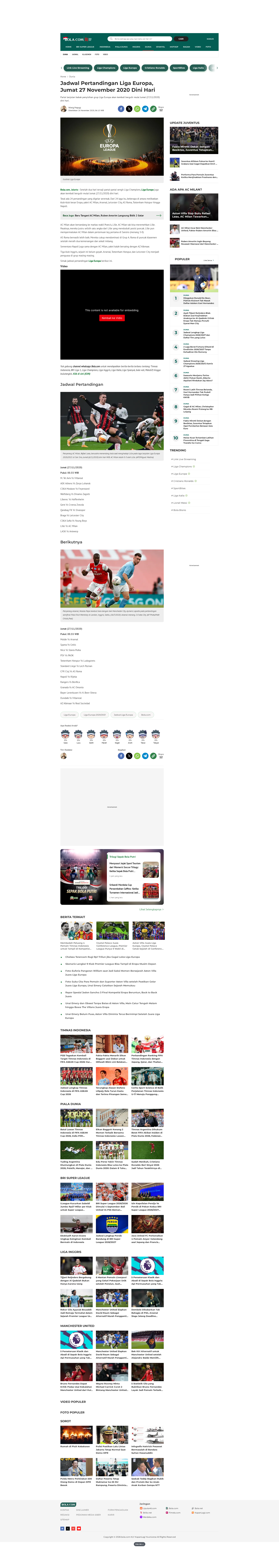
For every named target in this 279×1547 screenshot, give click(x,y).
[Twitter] (68, 1529)
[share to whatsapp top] (137, 109)
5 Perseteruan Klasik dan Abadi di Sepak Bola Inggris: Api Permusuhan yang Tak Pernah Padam (147, 1280)
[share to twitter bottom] (129, 756)
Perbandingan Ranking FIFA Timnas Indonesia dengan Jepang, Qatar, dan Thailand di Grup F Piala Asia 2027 (147, 1058)
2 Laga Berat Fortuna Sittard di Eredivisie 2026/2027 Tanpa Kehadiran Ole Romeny (198, 349)
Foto (208, 47)
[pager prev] (61, 68)
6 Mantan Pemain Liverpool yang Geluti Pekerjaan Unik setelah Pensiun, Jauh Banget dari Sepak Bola (111, 1280)
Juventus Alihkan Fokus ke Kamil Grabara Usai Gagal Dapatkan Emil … (199, 162)
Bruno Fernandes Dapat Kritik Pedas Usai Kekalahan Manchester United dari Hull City (76, 1386)
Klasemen (86, 54)
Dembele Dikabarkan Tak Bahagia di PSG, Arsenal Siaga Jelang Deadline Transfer (145, 1312)
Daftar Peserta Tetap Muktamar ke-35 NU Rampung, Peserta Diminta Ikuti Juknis (111, 1481)
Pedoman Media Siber (88, 1515)
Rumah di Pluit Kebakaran (75, 1446)
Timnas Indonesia (75, 1030)
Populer (182, 259)
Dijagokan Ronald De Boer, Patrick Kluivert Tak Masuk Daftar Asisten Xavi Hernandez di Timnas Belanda (198, 301)
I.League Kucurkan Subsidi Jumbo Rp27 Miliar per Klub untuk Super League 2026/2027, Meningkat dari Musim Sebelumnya (75, 1206)
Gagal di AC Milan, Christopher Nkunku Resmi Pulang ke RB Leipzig (198, 409)
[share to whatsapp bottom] (137, 756)
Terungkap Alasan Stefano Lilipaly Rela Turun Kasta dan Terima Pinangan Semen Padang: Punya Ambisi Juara (112, 1090)
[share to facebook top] (121, 109)
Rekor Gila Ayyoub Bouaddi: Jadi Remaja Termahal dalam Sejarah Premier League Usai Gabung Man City (76, 1312)
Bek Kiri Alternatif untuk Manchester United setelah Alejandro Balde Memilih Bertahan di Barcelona (146, 1354)
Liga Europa (147, 189)
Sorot (65, 1421)
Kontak (64, 1510)
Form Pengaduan (118, 1510)
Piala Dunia (121, 47)
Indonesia (105, 47)
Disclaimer (82, 1510)
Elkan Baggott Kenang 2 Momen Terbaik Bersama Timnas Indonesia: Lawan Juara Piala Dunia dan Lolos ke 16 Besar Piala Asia (111, 1132)
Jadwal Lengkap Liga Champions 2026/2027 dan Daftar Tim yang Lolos (196, 335)
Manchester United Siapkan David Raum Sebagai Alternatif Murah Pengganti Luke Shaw (111, 1312)
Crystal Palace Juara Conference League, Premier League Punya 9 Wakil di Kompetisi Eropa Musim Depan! (111, 946)
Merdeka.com (149, 1517)
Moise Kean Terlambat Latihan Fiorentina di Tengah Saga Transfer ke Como (198, 440)
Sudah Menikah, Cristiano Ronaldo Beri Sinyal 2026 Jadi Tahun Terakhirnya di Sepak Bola (145, 1164)
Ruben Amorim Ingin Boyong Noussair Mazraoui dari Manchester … (199, 242)
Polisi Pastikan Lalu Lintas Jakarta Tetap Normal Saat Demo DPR (111, 1449)
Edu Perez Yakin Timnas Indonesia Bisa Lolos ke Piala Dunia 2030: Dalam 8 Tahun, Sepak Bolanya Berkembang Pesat (112, 1164)
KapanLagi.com (202, 1513)
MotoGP (174, 47)
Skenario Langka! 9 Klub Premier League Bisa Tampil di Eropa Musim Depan (110, 963)
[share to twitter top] (129, 109)
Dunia (148, 47)
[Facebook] (62, 1529)
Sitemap (64, 1519)
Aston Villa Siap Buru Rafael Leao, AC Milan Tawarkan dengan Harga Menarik (191, 215)
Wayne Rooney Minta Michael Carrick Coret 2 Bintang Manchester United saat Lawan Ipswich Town (111, 1386)
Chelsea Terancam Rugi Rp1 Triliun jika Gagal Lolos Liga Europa (102, 956)
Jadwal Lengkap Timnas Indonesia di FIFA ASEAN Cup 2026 (74, 1090)
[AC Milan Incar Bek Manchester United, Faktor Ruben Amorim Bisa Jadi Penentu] (175, 229)
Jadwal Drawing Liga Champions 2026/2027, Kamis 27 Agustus (198, 363)
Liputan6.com (150, 1508)
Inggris (136, 47)
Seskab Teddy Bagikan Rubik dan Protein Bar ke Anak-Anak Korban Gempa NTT (147, 1481)
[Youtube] (79, 1528)
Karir (111, 1515)
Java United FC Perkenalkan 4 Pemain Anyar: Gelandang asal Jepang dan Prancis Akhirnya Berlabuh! (147, 1238)
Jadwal (75, 54)
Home (68, 47)
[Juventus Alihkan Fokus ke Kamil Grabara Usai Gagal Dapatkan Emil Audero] (175, 162)
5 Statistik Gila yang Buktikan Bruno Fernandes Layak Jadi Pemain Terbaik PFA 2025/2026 (146, 1386)
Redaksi (64, 1515)
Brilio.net (147, 1513)
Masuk (210, 39)
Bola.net (199, 1508)
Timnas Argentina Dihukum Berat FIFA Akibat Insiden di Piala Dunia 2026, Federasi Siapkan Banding (146, 1132)
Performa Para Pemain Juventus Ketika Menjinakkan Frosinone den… (199, 175)
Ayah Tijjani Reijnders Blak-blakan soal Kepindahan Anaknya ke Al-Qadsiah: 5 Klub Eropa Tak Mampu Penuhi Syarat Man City (198, 318)
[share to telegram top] (145, 109)
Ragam (186, 47)
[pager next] (217, 68)
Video (198, 47)
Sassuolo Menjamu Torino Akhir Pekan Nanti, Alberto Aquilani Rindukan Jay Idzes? (198, 378)
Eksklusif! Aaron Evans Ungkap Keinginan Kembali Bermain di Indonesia (75, 1238)
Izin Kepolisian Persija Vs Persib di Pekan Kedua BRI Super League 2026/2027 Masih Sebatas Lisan (146, 1206)
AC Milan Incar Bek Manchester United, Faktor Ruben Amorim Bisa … (199, 229)
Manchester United (77, 1326)
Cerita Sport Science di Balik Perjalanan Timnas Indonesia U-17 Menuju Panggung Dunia (147, 1090)
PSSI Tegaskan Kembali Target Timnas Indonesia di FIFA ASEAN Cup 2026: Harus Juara (76, 1058)
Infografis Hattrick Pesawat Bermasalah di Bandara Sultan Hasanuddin (146, 1449)
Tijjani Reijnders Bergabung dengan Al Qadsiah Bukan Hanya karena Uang (75, 1280)
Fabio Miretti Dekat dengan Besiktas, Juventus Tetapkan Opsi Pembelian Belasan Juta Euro (192, 148)
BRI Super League (85, 47)
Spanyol (160, 47)
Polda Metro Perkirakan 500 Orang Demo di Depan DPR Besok (76, 1481)
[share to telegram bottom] (145, 756)
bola (77, 39)
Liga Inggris (70, 1252)
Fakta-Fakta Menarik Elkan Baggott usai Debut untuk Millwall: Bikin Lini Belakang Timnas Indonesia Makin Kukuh (111, 1058)
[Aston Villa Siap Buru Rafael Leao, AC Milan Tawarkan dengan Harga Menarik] (194, 207)
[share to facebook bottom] (121, 756)
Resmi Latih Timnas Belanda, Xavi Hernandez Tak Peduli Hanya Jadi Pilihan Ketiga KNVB (197, 393)
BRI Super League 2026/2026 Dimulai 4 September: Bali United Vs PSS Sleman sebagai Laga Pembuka (112, 1206)
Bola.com (65, 189)
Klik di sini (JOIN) (81, 373)
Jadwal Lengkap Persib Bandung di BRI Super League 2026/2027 (109, 1238)
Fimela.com (175, 1513)
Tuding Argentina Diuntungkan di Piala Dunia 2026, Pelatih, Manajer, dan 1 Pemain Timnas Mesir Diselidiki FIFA (76, 1164)
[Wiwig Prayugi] (64, 109)
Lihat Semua (208, 260)
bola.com (125, 1537)
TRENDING (178, 450)
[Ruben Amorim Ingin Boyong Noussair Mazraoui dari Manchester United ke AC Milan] (175, 243)
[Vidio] (73, 1529)
